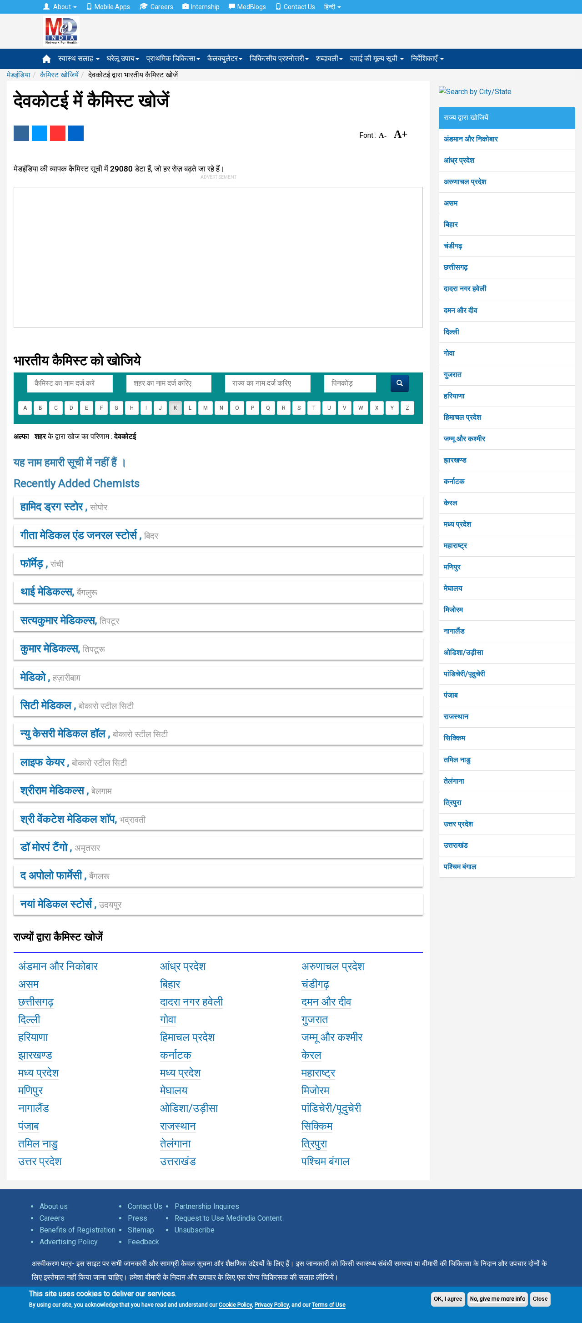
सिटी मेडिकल (47, 705)
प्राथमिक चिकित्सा (171, 58)
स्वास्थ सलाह (76, 58)
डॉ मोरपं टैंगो (45, 847)
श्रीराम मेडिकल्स (53, 790)
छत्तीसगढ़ (456, 267)
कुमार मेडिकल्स (49, 648)
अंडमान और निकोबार (471, 139)
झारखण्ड (455, 460)
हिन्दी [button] (330, 6)
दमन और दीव (460, 310)
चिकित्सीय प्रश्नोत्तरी (277, 58)
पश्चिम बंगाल (460, 866)
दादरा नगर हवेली (465, 288)
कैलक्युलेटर (222, 58)
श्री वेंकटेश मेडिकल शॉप (67, 819)
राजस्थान (456, 716)
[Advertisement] (214, 255)
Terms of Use (329, 1305)
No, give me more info (497, 1299)
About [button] (62, 6)
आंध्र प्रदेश (459, 160)
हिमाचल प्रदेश (462, 417)
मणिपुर (452, 567)
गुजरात (453, 374)
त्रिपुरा (453, 802)
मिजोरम (453, 609)
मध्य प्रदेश (457, 524)
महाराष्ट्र (455, 545)
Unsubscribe (195, 1230)
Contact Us (299, 6)
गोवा (449, 353)
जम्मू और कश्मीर (464, 438)
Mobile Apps (112, 6)
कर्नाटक (454, 481)
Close (540, 1299)
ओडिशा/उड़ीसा (463, 652)
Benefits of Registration (77, 1230)
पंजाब (451, 695)
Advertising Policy (69, 1241)
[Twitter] (39, 133)
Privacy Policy (272, 1305)
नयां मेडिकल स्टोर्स (57, 904)
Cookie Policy (235, 1305)
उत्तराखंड (456, 845)
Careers (162, 6)
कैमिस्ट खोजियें (59, 74)
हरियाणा (454, 396)
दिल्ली (451, 331)
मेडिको (34, 677)
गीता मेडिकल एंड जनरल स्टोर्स (80, 535)
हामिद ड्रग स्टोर (52, 506)
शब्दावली (327, 58)
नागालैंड (454, 631)
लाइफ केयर (43, 762)
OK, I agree (448, 1299)
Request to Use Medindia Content (228, 1218)
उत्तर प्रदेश (458, 824)
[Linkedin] (76, 133)
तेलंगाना (454, 781)
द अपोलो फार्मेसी (52, 875)
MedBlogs (251, 6)
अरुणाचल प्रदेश (465, 181)
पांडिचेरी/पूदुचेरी (464, 673)
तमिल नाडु (457, 759)
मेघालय (453, 588)
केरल (450, 502)
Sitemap (141, 1230)
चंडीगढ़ (453, 245)
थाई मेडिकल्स (46, 591)
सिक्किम (454, 738)
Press (137, 1218)
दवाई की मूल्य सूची (374, 58)
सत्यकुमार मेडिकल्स (57, 620)
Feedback (143, 1241)
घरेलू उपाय (121, 58)
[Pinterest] (57, 133)
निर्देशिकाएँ (425, 58)
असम (450, 203)
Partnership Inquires (207, 1206)
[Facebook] (21, 133)
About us (54, 1206)
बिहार (451, 224)
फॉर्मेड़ (33, 563)
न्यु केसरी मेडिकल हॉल (64, 733)
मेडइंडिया (18, 74)
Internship (205, 6)
